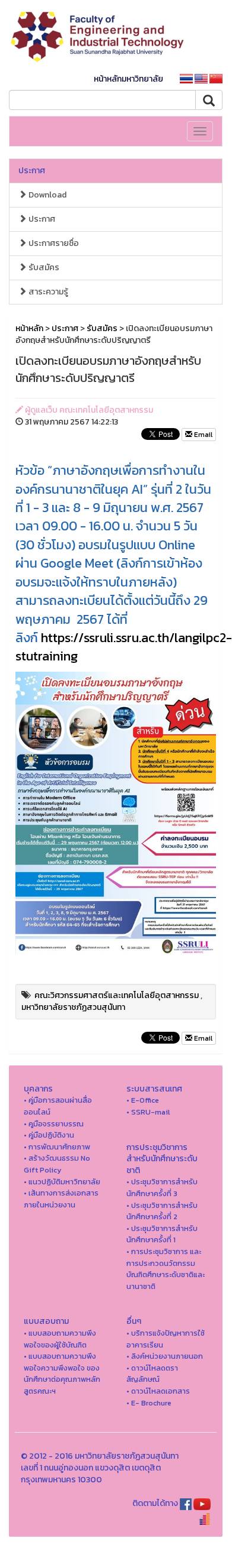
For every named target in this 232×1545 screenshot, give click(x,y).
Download (46, 195)
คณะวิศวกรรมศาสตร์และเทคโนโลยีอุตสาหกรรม (116, 995)
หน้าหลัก (29, 328)
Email (202, 434)
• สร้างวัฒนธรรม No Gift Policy (57, 1163)
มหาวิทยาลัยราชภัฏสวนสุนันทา (73, 1007)
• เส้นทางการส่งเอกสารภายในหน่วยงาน (61, 1198)
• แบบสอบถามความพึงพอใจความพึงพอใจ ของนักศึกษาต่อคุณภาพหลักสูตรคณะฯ (62, 1373)
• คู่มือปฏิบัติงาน (49, 1135)
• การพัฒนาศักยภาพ (57, 1146)
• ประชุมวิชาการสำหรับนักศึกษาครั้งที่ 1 (162, 1234)
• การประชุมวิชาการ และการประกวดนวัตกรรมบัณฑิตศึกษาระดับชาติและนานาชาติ (165, 1269)
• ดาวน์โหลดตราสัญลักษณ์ (152, 1373)
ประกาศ (31, 170)
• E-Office (142, 1100)
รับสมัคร (43, 267)
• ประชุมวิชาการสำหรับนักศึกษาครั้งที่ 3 (162, 1187)
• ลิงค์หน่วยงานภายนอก (164, 1356)
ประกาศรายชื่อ (53, 243)
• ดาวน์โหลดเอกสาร (158, 1391)
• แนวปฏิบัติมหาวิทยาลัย (62, 1181)
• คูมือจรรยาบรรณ (54, 1123)
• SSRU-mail (148, 1112)
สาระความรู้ (47, 292)
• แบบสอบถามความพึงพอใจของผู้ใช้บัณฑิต (60, 1338)
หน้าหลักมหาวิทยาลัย (128, 79)
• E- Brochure (148, 1402)
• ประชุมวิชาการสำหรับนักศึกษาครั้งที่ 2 (162, 1211)
